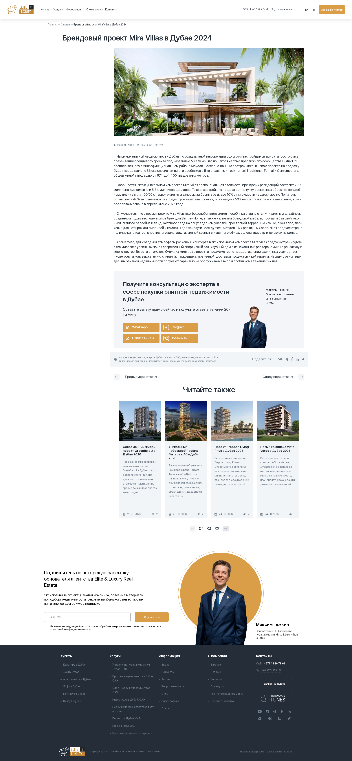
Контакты (111, 9)
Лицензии (217, 679)
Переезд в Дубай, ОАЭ (126, 718)
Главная (52, 24)
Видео (166, 664)
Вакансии (216, 664)
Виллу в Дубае (72, 701)
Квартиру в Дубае (74, 664)
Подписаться (152, 617)
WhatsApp (140, 327)
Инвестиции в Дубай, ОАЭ (128, 699)
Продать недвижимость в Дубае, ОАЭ (133, 678)
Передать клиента (222, 701)
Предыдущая (141, 377)
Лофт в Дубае (71, 686)
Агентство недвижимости (227, 693)
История (216, 672)
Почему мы (217, 686)
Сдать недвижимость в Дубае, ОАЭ (131, 690)
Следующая (278, 377)
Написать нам (143, 338)
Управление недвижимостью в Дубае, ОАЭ (131, 667)
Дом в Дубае (71, 672)
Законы (166, 679)
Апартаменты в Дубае (77, 679)
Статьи (65, 24)
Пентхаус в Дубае (74, 693)
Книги (165, 693)
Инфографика (170, 701)
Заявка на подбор (332, 9)
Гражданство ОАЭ (123, 725)
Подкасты (168, 672)
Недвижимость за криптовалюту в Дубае (133, 709)
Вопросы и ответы (173, 686)
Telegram (177, 327)
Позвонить (179, 338)
